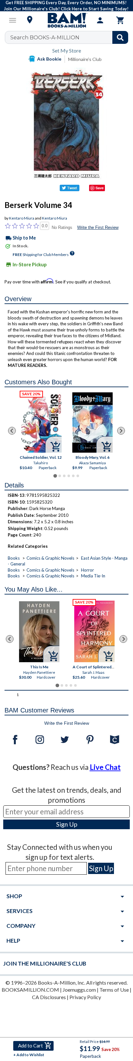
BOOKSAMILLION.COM (30, 990)
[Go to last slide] (12, 431)
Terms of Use (114, 990)
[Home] (66, 20)
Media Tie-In (93, 575)
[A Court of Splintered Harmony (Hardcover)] (94, 631)
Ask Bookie (49, 59)
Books (14, 558)
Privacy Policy (85, 997)
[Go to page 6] (78, 476)
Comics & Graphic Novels (50, 558)
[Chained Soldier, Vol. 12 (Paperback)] (41, 422)
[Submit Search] (120, 37)
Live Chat (105, 767)
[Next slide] (121, 431)
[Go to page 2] (59, 476)
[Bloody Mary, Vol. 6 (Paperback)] (92, 422)
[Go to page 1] (55, 476)
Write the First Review (97, 227)
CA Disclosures (49, 997)
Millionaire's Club (85, 59)
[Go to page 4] (68, 476)
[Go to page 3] (64, 476)
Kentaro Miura (21, 218)
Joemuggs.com (79, 990)
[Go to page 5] (73, 476)
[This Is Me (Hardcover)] (39, 631)
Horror (87, 570)
